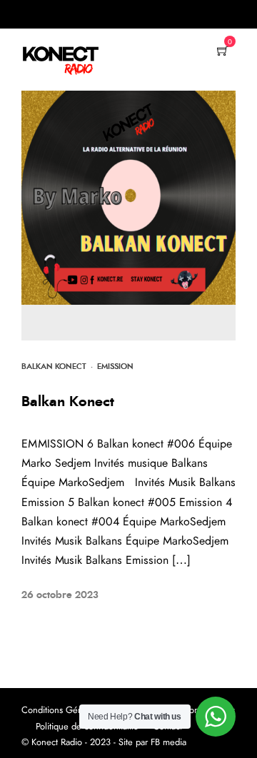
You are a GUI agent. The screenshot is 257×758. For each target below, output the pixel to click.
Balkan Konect (53, 366)
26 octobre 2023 (60, 595)
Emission (115, 366)
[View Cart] (222, 52)
